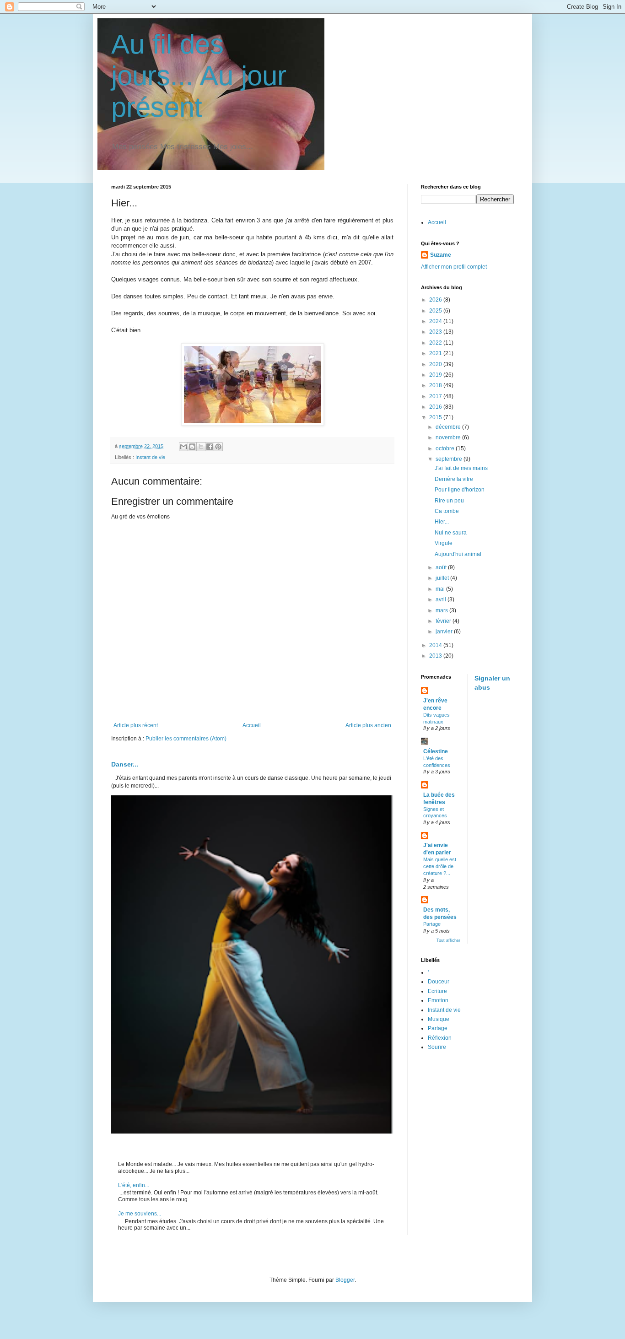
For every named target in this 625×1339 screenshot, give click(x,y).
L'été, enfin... (133, 1185)
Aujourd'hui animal (458, 554)
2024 (436, 321)
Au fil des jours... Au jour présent (198, 76)
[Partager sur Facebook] (209, 446)
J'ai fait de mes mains (461, 468)
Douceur (438, 981)
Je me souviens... (139, 1213)
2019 (436, 375)
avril (441, 599)
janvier (445, 631)
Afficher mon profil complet (454, 267)
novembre (449, 437)
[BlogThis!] (192, 446)
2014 (436, 645)
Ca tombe (447, 511)
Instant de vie (150, 457)
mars (442, 610)
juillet (443, 578)
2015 (436, 417)
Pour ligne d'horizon (460, 489)
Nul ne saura (451, 532)
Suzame (440, 255)
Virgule (444, 543)
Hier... (442, 521)
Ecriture (437, 991)
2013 (436, 656)
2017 (436, 396)
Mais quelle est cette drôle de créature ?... (439, 866)
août (442, 567)
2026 (436, 300)
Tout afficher (448, 940)
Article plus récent (135, 725)
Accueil (251, 725)
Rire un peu (449, 500)
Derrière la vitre (454, 479)
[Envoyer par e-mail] (183, 446)
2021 (436, 353)
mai (441, 589)
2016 (436, 407)
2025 (436, 311)
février (444, 621)
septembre (449, 459)
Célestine (435, 751)
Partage (432, 924)
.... (121, 1156)
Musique (438, 1019)
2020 (436, 364)
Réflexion (440, 1038)
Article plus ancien (368, 725)
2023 (436, 332)
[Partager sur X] (200, 446)
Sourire (437, 1047)
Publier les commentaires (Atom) (185, 738)
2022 (436, 343)
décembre (449, 427)
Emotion (438, 1000)
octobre (446, 448)
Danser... (124, 764)
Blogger (345, 1280)
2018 (436, 385)
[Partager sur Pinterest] (218, 446)
